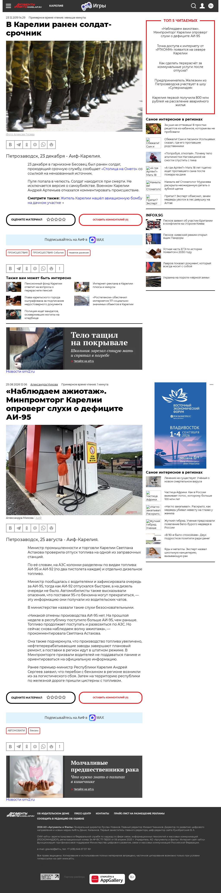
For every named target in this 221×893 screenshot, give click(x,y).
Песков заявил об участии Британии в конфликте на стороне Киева (188, 222)
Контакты (102, 813)
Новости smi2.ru (20, 371)
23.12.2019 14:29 (15, 17)
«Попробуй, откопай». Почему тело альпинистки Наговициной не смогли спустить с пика (188, 157)
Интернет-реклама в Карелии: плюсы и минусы (113, 285)
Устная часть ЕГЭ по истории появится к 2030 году (182, 251)
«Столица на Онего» (119, 169)
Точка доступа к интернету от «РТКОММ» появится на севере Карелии (180, 49)
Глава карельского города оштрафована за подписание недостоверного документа (44, 301)
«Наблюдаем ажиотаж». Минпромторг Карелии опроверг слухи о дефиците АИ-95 (180, 32)
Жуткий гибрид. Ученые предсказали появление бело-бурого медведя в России (189, 524)
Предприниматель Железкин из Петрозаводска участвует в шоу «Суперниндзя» (180, 84)
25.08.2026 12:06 (16, 384)
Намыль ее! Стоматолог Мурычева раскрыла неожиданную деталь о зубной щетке (187, 185)
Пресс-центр (82, 813)
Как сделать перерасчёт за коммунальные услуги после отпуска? (180, 66)
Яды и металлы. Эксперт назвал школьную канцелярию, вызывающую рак (185, 552)
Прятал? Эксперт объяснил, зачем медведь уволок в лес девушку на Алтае (187, 199)
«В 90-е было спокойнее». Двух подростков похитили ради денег (187, 536)
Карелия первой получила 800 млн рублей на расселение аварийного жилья (180, 101)
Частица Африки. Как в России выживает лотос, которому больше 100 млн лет (188, 496)
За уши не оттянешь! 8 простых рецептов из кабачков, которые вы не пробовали (189, 128)
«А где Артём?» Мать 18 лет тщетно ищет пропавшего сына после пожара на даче (187, 171)
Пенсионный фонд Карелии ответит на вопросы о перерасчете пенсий (43, 287)
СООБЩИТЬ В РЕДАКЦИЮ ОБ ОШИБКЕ (60, 818)
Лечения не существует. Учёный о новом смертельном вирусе (187, 479)
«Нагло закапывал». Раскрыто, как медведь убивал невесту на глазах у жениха (188, 510)
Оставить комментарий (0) (110, 219)
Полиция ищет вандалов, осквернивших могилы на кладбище (42, 315)
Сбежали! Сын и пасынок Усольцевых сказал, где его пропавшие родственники (189, 143)
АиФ (39, 517)
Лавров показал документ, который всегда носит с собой (187, 265)
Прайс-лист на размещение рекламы (139, 813)
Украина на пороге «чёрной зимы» (186, 277)
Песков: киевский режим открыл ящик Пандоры (185, 236)
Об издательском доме (53, 813)
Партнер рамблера (74, 877)
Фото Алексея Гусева (20, 134)
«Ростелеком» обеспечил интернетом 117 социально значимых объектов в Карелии (113, 301)
